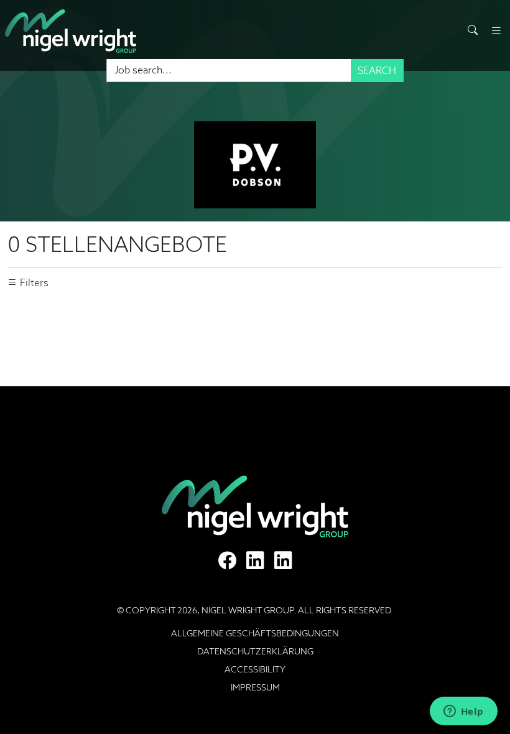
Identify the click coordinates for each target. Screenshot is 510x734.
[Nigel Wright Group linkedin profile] (283, 560)
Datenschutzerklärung (255, 651)
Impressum (255, 687)
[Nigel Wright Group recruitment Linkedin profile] (255, 560)
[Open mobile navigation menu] (496, 31)
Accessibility (255, 669)
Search (377, 70)
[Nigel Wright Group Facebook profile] (227, 560)
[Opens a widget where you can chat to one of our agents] (463, 712)
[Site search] (473, 30)
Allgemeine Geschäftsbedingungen (255, 633)
